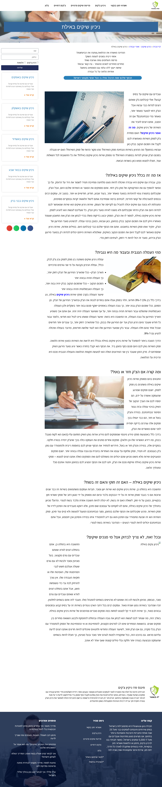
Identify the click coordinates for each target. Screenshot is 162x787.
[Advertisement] (103, 665)
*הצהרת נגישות (96, 762)
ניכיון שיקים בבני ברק (22, 200)
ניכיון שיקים (63, 294)
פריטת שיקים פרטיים (80, 5)
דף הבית (157, 46)
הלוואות (20, 62)
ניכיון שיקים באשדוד (23, 139)
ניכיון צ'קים (100, 5)
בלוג (47, 5)
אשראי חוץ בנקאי (119, 5)
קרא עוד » (29, 95)
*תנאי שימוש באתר (94, 757)
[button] (30, 228)
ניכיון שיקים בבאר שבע (21, 170)
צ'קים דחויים (60, 5)
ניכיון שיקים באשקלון (23, 108)
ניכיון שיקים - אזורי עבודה (140, 46)
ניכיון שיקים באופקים (23, 77)
